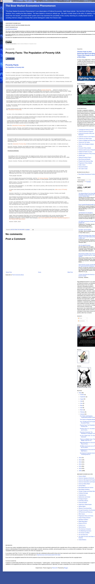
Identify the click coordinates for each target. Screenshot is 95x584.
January (82, 414)
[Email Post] (33, 229)
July (81, 401)
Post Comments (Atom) (18, 274)
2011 (80, 466)
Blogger (66, 567)
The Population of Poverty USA (15, 67)
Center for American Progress (86, 131)
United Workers (82, 539)
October (82, 394)
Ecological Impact (83, 498)
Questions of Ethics (83, 519)
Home (39, 272)
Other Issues (82, 514)
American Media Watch (84, 483)
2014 (80, 459)
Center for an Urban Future (85, 138)
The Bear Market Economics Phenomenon (31, 5)
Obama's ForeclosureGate (85, 508)
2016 (80, 392)
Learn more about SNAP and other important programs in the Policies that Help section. (39, 218)
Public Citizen (82, 164)
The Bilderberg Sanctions (85, 530)
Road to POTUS (83, 523)
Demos (80, 146)
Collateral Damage (83, 493)
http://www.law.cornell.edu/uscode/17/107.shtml (22, 35)
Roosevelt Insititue (83, 166)
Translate (88, 181)
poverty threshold (46, 90)
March (82, 409)
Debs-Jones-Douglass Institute (86, 144)
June (81, 403)
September (83, 396)
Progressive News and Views (86, 515)
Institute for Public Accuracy (85, 151)
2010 (80, 468)
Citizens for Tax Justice (84, 142)
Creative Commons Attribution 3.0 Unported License (26, 43)
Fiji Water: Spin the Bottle (85, 229)
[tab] (39, 86)
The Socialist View (83, 534)
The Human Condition (84, 532)
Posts (80, 318)
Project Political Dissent (84, 517)
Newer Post (9, 272)
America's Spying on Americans (86, 478)
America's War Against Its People (87, 480)
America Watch (82, 476)
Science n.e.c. (82, 525)
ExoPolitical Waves (83, 500)
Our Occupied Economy (84, 245)
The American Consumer (85, 529)
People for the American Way (86, 161)
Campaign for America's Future (86, 129)
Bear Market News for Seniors (86, 487)
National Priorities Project (85, 157)
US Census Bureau (42, 178)
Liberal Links (82, 155)
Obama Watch (82, 506)
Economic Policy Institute (85, 148)
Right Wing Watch (83, 521)
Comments (82, 321)
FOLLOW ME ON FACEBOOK (11, 29)
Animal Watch (82, 485)
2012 (80, 464)
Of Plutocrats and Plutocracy (86, 512)
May (81, 405)
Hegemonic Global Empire (85, 504)
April (81, 407)
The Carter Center (83, 168)
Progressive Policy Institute (85, 163)
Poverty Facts (12, 65)
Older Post (70, 272)
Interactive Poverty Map (14, 109)
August (82, 399)
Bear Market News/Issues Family (87, 174)
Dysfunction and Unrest (84, 497)
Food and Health (83, 502)
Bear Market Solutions (84, 489)
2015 (80, 457)
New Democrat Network (84, 159)
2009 (80, 470)
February (82, 412)
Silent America (82, 527)
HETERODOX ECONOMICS (86, 213)
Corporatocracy (82, 495)
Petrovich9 (54, 567)
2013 (80, 462)
